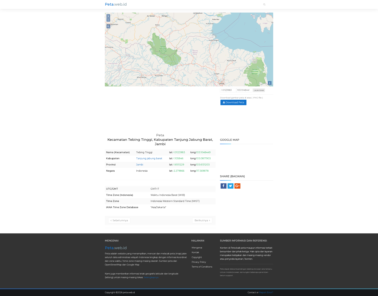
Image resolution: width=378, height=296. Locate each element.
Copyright (197, 257)
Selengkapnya (151, 277)
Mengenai (197, 247)
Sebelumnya (119, 220)
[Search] (264, 4)
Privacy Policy (199, 262)
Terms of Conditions (202, 266)
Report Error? (266, 292)
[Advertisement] (160, 108)
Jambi (139, 164)
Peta (116, 4)
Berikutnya (202, 220)
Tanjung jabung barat (149, 158)
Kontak (195, 252)
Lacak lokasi (259, 90)
